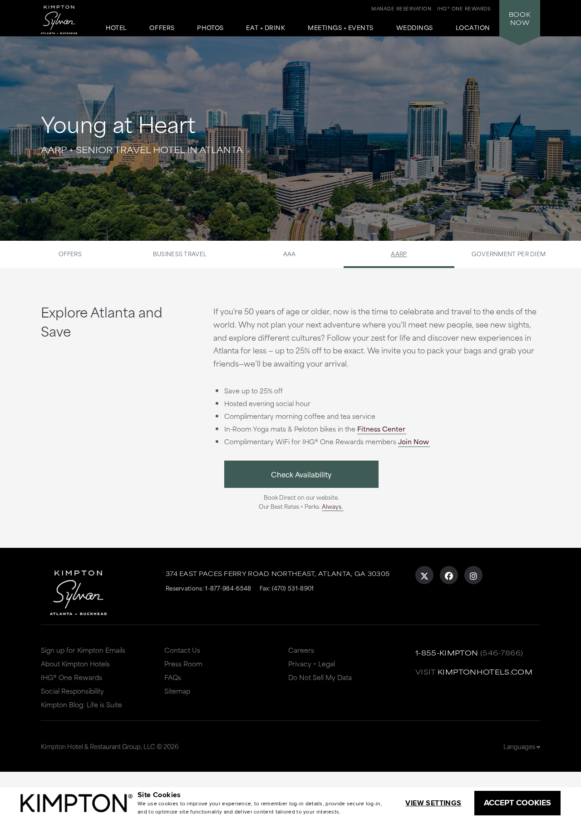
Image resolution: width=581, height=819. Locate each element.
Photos (210, 28)
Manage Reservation (401, 8)
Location (473, 28)
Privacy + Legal (311, 663)
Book (520, 18)
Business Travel (180, 253)
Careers (301, 650)
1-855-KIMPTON (446, 652)
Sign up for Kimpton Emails (83, 650)
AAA (289, 253)
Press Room (183, 663)
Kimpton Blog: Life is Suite (81, 704)
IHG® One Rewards (71, 677)
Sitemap (177, 690)
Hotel (116, 28)
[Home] (67, 16)
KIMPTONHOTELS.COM (485, 671)
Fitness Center (381, 428)
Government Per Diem (509, 253)
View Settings (433, 803)
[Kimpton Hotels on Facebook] (449, 575)
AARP (399, 253)
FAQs (172, 677)
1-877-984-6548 (228, 587)
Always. (332, 506)
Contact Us (182, 650)
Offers (161, 28)
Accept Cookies (517, 803)
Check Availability (301, 474)
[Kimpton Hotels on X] (424, 575)
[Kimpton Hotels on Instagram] (473, 575)
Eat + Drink (265, 28)
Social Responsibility (72, 690)
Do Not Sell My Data (320, 677)
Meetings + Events (341, 28)
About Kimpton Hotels (75, 663)
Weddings (414, 28)
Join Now (413, 441)
